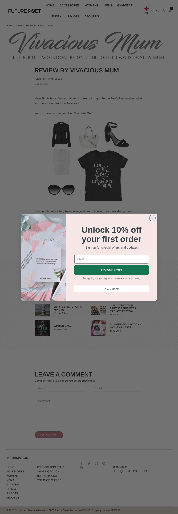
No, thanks (111, 288)
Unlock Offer (111, 270)
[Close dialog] (152, 218)
